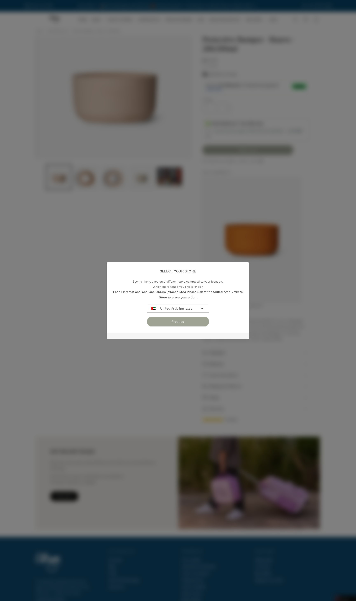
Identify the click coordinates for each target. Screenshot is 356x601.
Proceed (178, 321)
